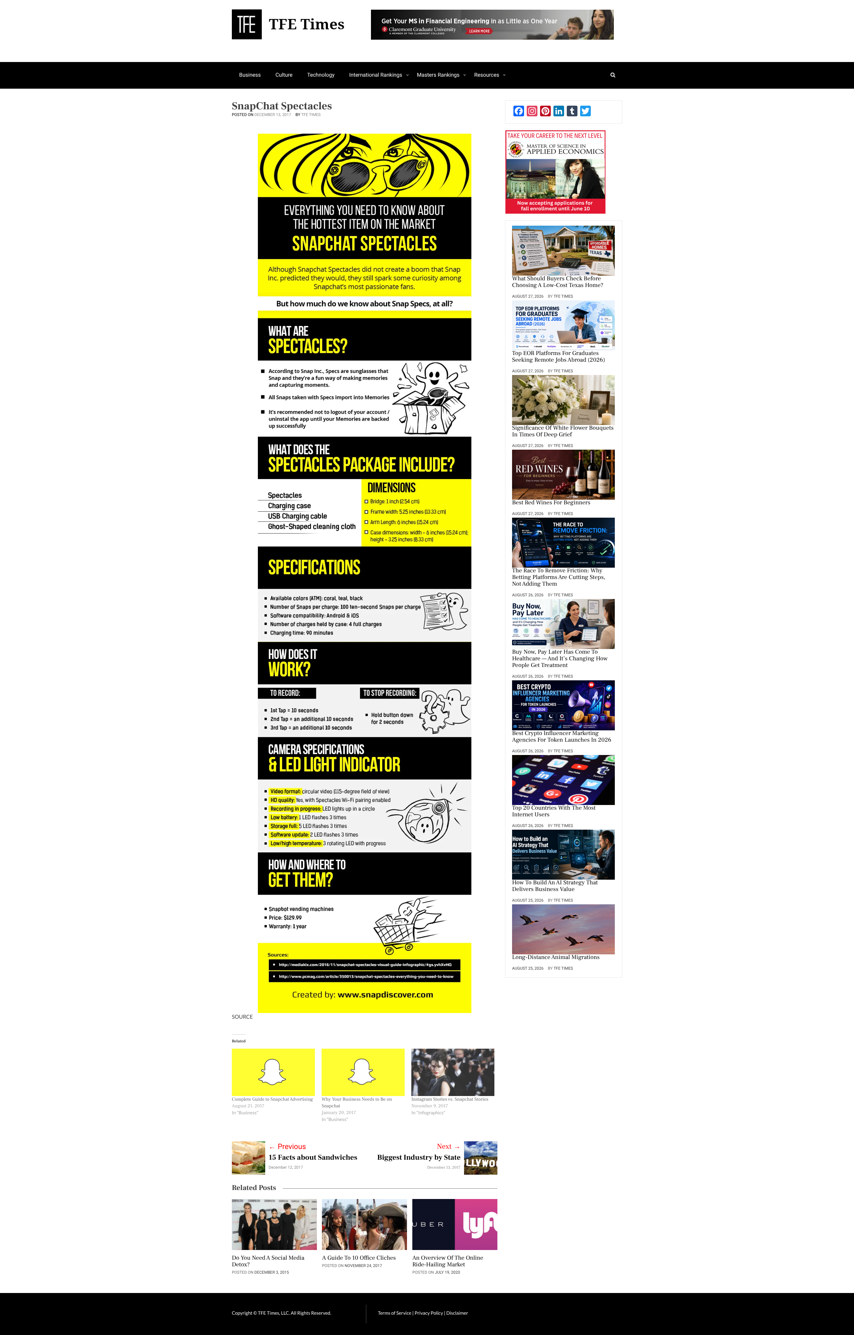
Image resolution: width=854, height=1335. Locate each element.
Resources (486, 75)
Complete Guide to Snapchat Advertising (272, 1099)
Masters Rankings (438, 75)
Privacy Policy (429, 1313)
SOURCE (242, 1017)
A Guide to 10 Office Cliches (359, 1258)
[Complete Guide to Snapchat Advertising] (273, 1072)
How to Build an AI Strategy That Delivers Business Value (555, 886)
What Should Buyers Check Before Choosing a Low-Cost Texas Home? (557, 282)
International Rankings (375, 75)
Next (449, 1146)
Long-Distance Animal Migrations (555, 957)
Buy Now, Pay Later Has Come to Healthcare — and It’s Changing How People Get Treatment (559, 659)
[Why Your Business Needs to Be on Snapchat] (363, 1072)
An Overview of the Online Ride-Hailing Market (447, 1261)
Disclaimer (457, 1313)
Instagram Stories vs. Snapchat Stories (449, 1099)
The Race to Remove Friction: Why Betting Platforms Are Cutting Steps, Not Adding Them (558, 578)
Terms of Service (394, 1313)
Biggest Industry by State (419, 1157)
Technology (321, 75)
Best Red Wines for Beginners (551, 503)
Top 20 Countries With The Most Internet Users (553, 811)
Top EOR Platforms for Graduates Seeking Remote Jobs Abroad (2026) (558, 357)
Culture (284, 75)
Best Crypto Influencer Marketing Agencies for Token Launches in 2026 (561, 737)
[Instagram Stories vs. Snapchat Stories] (452, 1072)
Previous (287, 1147)
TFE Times (311, 114)
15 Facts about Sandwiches (313, 1157)
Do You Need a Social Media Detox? (268, 1261)
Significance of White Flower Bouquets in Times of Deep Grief (562, 431)
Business (250, 75)
